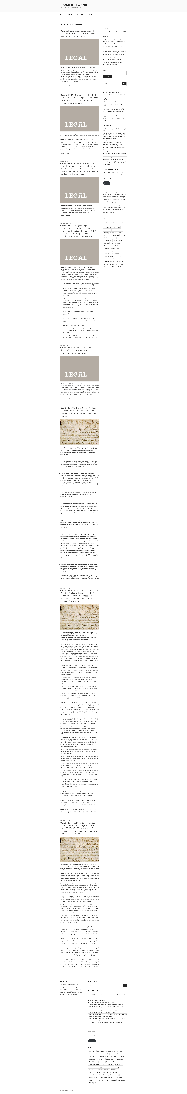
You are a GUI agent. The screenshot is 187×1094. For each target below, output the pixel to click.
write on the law (121, 44)
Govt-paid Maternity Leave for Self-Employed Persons (100, 998)
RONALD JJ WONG (73, 5)
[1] (87, 463)
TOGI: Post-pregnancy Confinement (111, 101)
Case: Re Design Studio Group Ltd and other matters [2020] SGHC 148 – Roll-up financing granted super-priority (78, 33)
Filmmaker (106, 245)
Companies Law (107, 227)
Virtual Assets (107, 266)
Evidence (120, 240)
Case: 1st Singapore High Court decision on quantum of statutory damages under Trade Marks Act (114, 153)
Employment (121, 237)
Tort (117, 264)
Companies (106, 224)
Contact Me (92, 14)
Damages (123, 235)
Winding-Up (119, 266)
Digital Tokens (107, 237)
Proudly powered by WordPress (67, 1090)
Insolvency (106, 248)
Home (61, 14)
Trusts (121, 264)
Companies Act (114, 224)
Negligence (117, 253)
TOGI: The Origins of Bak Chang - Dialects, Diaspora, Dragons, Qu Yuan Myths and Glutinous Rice (114, 94)
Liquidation (106, 251)
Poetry (120, 256)
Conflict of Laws (116, 230)
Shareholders (120, 261)
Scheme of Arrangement (109, 261)
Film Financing (118, 243)
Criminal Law (107, 235)
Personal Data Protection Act (110, 256)
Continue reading (65, 85)
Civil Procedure (121, 222)
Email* (104, 70)
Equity (115, 240)
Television (111, 264)
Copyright (120, 232)
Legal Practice (69, 14)
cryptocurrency (115, 235)
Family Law (106, 243)
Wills (113, 266)
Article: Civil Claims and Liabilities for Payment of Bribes (101, 1002)
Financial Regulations (115, 245)
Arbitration (106, 222)
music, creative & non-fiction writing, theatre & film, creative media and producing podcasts (113, 57)
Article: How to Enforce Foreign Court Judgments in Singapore (102, 1010)
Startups (106, 264)
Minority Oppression (108, 253)
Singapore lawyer (109, 39)
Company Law (116, 227)
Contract (106, 232)
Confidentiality (107, 230)
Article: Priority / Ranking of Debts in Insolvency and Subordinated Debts (105, 1022)
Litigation (113, 251)
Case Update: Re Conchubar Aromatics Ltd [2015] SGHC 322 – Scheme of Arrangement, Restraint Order (79, 350)
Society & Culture (81, 14)
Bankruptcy (113, 222)
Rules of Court (113, 259)
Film (112, 243)
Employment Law (108, 240)
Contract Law (113, 232)
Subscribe (106, 183)
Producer (106, 259)
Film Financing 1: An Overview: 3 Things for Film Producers (101, 1012)
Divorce (114, 237)
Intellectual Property (115, 248)
